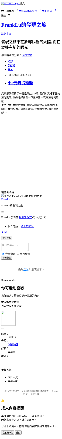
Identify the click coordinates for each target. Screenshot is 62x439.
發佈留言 (7, 258)
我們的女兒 (27, 226)
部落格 (11, 65)
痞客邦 (23, 217)
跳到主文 (6, 33)
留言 (29, 217)
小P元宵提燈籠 (20, 83)
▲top (4, 232)
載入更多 (7, 238)
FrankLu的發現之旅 (24, 25)
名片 (10, 69)
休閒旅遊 (27, 55)
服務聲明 (35, 394)
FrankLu (5, 199)
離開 (18, 432)
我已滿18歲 (8, 432)
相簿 (10, 61)
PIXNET (15, 391)
